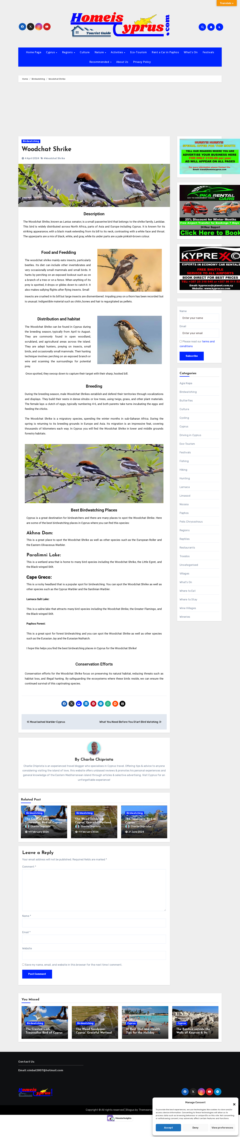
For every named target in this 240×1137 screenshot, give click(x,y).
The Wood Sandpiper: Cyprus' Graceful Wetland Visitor (93, 823)
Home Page (33, 52)
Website (27, 948)
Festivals (208, 52)
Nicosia (184, 504)
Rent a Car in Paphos (165, 52)
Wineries (185, 616)
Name (26, 915)
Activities (117, 52)
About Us (122, 62)
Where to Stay (188, 599)
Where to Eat (188, 590)
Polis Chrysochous (191, 521)
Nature (100, 52)
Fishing (184, 461)
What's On (191, 52)
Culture (85, 52)
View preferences (222, 1127)
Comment (29, 866)
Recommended (99, 62)
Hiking (183, 469)
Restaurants (187, 547)
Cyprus (51, 52)
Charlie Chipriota (97, 760)
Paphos (184, 513)
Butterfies (186, 400)
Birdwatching (31, 141)
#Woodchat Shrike (54, 158)
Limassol (185, 495)
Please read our (197, 344)
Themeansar (146, 1109)
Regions (67, 52)
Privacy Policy (142, 62)
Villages (184, 573)
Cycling (184, 417)
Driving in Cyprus (190, 435)
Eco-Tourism (138, 52)
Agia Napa (186, 383)
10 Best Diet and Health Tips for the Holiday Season (143, 1033)
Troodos (185, 556)
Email (26, 932)
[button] (232, 1102)
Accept (168, 1127)
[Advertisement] (120, 110)
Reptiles (185, 539)
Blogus (130, 1109)
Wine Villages (188, 608)
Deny (195, 1127)
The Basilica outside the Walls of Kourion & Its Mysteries (193, 1033)
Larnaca (185, 487)
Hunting (185, 478)
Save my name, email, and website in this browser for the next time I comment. (73, 964)
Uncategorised (189, 564)
